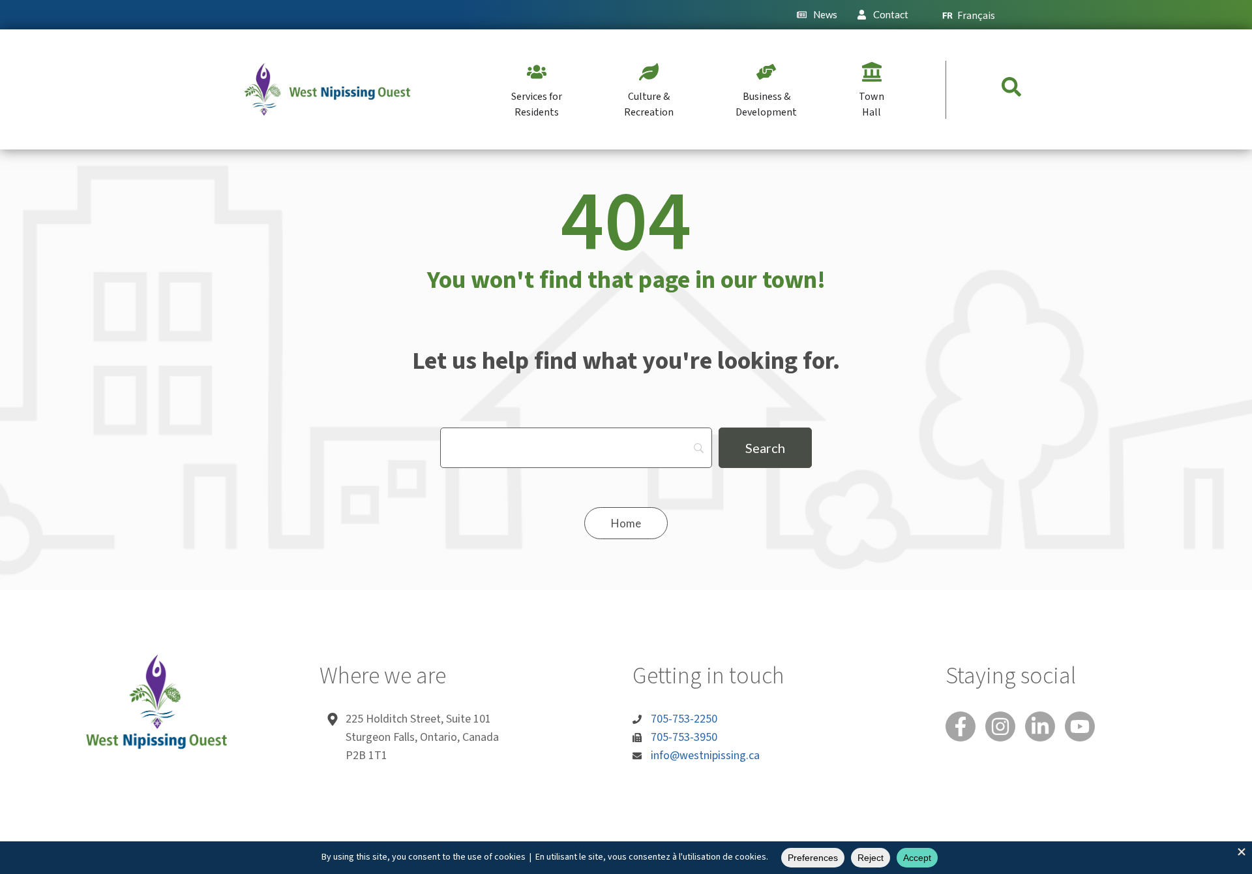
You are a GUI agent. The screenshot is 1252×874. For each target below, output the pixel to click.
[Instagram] (1000, 726)
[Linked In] (1040, 726)
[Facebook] (961, 726)
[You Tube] (1080, 726)
